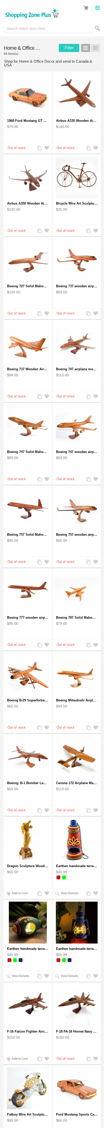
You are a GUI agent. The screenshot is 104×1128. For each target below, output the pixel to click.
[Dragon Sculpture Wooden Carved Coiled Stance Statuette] (28, 840)
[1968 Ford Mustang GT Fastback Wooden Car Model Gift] (28, 94)
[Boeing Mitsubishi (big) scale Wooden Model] (77, 674)
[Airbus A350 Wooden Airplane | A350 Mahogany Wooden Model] (28, 177)
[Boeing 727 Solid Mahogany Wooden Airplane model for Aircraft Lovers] (28, 260)
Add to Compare (39, 149)
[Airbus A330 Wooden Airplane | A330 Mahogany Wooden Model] (77, 94)
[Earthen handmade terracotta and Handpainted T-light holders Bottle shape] (77, 840)
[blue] (20, 960)
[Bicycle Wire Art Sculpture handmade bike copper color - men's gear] (77, 177)
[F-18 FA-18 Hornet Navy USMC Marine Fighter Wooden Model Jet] (77, 1005)
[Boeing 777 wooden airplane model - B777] (28, 591)
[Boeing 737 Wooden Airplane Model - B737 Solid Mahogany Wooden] (28, 343)
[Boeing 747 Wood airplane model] (77, 343)
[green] (64, 877)
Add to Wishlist (46, 149)
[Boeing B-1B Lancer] (28, 757)
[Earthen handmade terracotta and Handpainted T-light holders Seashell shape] (28, 923)
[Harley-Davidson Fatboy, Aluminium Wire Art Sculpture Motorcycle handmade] (28, 1088)
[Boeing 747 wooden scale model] (28, 426)
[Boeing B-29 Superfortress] (28, 674)
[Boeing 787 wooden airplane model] (77, 591)
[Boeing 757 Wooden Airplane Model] (28, 508)
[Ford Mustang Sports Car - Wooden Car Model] (77, 1088)
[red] (58, 877)
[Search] (97, 28)
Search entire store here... (27, 28)
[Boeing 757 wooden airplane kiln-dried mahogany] (77, 508)
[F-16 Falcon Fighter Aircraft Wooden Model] (28, 1005)
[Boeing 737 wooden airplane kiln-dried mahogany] (77, 260)
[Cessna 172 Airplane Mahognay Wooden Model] (77, 757)
